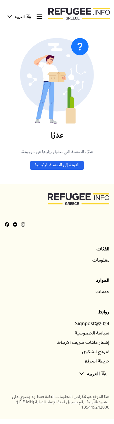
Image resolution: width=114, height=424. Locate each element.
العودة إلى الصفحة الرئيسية (57, 165)
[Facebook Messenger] (15, 225)
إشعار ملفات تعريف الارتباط (83, 342)
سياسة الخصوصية (92, 333)
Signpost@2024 (92, 323)
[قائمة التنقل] (39, 17)
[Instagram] (23, 225)
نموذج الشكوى (95, 351)
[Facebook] (7, 225)
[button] (19, 16)
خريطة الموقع (97, 361)
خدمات (102, 291)
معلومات (100, 260)
